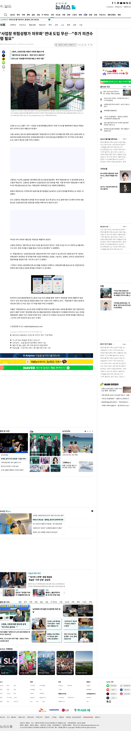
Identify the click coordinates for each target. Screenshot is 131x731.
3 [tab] (90, 431)
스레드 (113, 698)
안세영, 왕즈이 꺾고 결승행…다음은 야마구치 (14, 459)
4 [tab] (92, 431)
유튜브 (113, 690)
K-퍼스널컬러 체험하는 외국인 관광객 (12, 470)
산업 (38, 14)
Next (64, 593)
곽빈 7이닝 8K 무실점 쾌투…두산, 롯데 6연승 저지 (70, 636)
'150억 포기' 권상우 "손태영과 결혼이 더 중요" (47, 528)
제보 (119, 14)
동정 (43, 701)
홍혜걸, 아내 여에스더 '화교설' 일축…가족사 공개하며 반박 (53, 636)
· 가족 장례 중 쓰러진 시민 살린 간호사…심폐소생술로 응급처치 (115, 395)
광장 (90, 14)
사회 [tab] (124, 86)
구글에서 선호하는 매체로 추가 (67, 45)
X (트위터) (113, 694)
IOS (87, 701)
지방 (63, 14)
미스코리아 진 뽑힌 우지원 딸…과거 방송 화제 (47, 524)
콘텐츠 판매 (30, 717)
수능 (80, 25)
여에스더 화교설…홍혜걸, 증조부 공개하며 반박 (48, 520)
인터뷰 (32, 693)
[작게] (88, 44)
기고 (40, 689)
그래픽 (60, 689)
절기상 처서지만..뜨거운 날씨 (9, 466)
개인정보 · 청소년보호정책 (73, 717)
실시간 (12, 14)
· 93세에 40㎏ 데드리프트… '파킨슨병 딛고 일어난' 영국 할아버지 (115, 402)
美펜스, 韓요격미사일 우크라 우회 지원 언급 (53, 595)
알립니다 (97, 717)
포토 (95, 14)
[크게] (91, 44)
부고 (37, 701)
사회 (52, 14)
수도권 (58, 14)
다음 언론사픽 (127, 686)
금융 (33, 14)
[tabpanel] (77, 446)
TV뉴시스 (102, 14)
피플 (102, 286)
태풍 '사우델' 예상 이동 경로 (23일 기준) (69, 466)
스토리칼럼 (42, 685)
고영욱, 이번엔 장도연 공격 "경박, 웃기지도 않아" (48, 515)
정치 (18, 14)
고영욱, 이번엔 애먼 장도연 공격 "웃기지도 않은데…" (13, 625)
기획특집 (41, 693)
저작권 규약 (39, 717)
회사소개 (2, 717)
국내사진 (60, 685)
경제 (28, 14)
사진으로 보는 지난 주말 (70, 455)
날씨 (74, 25)
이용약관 (61, 717)
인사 (31, 701)
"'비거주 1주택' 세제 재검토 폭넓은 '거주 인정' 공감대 (40, 578)
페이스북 (127, 690)
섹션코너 (32, 697)
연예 (80, 14)
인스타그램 (126, 694)
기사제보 (54, 717)
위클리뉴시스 (127, 7)
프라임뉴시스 (118, 7)
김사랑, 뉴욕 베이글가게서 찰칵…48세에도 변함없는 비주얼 (53, 623)
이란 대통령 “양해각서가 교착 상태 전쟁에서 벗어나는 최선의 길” (15, 633)
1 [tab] (85, 431)
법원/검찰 (32, 25)
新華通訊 (88, 689)
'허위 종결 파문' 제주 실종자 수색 (11, 462)
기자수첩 (103, 168)
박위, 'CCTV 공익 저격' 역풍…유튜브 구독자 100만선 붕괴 (14, 639)
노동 (62, 25)
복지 (50, 25)
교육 (56, 25)
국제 (23, 14)
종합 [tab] (129, 86)
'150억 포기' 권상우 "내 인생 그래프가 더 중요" (70, 623)
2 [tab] (87, 431)
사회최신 (13, 25)
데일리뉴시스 (42, 697)
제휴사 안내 (21, 717)
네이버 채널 (113, 686)
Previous (1, 593)
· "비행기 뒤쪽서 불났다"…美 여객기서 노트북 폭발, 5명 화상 (115, 406)
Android (88, 697)
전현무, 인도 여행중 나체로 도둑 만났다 (45, 532)
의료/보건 (42, 25)
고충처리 (47, 717)
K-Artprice (110, 7)
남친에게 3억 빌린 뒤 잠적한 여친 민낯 (46, 610)
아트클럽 (32, 689)
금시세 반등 (4, 455)
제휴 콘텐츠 (112, 14)
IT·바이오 (45, 14)
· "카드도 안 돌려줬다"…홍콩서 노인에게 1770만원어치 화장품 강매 (115, 399)
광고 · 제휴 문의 (11, 717)
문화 (68, 14)
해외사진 (70, 685)
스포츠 (74, 14)
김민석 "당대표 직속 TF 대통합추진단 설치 (22, 595)
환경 (68, 25)
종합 (20, 602)
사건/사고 (22, 25)
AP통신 (88, 685)
